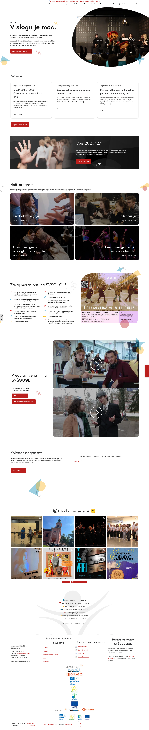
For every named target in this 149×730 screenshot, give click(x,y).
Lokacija (45, 648)
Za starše (87, 4)
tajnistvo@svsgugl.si (23, 654)
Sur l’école (81, 653)
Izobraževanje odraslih (119, 4)
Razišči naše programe (19, 51)
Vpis (44, 658)
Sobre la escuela (83, 657)
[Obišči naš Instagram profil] (80, 724)
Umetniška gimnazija (23, 401)
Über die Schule (83, 650)
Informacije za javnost (50, 655)
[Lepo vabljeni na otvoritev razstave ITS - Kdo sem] (122, 563)
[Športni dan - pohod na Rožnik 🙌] (58, 531)
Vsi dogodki (16, 470)
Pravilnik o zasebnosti (31, 724)
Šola (49, 4)
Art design (68, 724)
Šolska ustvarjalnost (100, 4)
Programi (46, 661)
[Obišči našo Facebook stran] (80, 722)
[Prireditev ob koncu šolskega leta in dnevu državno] (26, 531)
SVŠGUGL (20, 396)
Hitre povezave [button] (147, 371)
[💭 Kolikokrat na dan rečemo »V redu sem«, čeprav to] (90, 563)
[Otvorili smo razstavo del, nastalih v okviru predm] (26, 563)
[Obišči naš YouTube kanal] (80, 727)
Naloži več (76, 461)
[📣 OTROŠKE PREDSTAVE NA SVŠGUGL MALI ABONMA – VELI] (58, 563)
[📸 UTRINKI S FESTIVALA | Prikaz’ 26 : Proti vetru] (90, 531)
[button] (137, 4)
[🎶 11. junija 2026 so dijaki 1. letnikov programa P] (122, 531)
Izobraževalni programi (62, 4)
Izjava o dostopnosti (49, 724)
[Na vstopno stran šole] (74, 1)
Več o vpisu (82, 161)
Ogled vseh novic (18, 125)
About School (82, 647)
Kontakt (45, 651)
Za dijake (77, 4)
